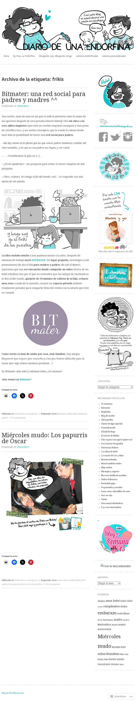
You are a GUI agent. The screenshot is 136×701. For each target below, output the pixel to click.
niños (102, 654)
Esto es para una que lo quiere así (116, 440)
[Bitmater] (45, 323)
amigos (101, 601)
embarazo (107, 613)
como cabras (63, 580)
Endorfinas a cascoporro (26, 414)
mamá (122, 624)
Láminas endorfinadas (87, 56)
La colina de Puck (109, 451)
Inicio (6, 56)
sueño (120, 659)
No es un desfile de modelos (114, 475)
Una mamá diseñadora (112, 503)
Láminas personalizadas (114, 56)
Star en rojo (106, 495)
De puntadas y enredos (111, 487)
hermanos (108, 620)
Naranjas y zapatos (110, 471)
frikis (69, 414)
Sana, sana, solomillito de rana (115, 491)
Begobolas (106, 412)
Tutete (104, 499)
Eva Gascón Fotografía (112, 444)
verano (115, 664)
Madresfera (104, 624)
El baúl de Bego (108, 432)
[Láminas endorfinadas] (116, 288)
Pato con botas (28, 584)
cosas (100, 607)
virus (121, 664)
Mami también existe (111, 463)
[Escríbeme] (116, 127)
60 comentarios (18, 418)
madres (126, 620)
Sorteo (39, 584)
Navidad (116, 647)
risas (106, 659)
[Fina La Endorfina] (116, 108)
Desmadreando (108, 428)
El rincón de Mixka (110, 436)
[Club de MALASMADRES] (116, 566)
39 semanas (106, 404)
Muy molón (106, 467)
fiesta (100, 620)
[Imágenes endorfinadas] (127, 137)
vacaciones (104, 664)
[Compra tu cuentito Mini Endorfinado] (116, 252)
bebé (116, 600)
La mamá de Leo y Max (112, 455)
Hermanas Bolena (109, 447)
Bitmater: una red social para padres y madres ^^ (44, 96)
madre (118, 619)
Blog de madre (108, 416)
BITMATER (38, 260)
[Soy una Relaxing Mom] (116, 180)
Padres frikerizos (109, 479)
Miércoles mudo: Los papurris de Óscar (44, 438)
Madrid (115, 625)
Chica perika (107, 420)
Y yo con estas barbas (111, 507)
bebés (123, 601)
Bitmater (25, 379)
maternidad (104, 629)
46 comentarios (52, 584)
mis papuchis (14, 584)
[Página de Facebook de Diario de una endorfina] (103, 137)
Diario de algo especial (111, 424)
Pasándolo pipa (108, 483)
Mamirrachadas (109, 459)
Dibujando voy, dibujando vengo (55, 56)
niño (123, 647)
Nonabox (112, 654)
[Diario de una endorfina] (68, 29)
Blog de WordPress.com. (13, 693)
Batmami (105, 408)
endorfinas (123, 613)
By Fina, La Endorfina (24, 56)
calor (130, 601)
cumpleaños (111, 606)
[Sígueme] (115, 137)
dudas (123, 606)
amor (109, 600)
